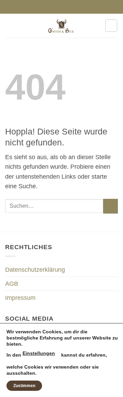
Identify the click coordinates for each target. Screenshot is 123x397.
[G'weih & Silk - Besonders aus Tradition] (61, 26)
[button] (9, 26)
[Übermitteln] (110, 206)
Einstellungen (39, 353)
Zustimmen (24, 385)
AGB (11, 283)
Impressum (20, 297)
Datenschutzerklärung (35, 269)
